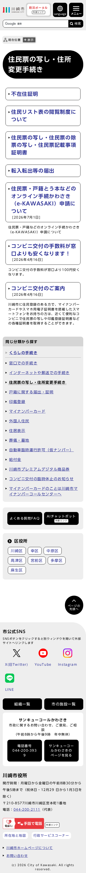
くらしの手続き (23, 353)
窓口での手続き (23, 363)
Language (60, 14)
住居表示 (17, 430)
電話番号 (24, 750)
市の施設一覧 (64, 704)
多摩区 (57, 560)
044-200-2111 (27, 809)
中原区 (53, 551)
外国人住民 (19, 421)
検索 (78, 23)
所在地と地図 (15, 835)
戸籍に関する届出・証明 (31, 392)
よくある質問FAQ (25, 518)
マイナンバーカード (27, 411)
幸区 (35, 551)
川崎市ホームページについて (29, 848)
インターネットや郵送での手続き (39, 373)
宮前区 (37, 560)
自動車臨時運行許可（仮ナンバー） (41, 450)
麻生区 (17, 570)
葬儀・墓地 (19, 440)
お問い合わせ (17, 855)
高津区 (17, 560)
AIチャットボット (61, 518)
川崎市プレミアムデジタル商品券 (39, 469)
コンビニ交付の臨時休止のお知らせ (41, 479)
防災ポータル (38, 9)
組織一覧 (22, 704)
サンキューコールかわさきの (61, 750)
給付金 (15, 459)
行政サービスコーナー (51, 835)
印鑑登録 (17, 402)
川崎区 (17, 551)
